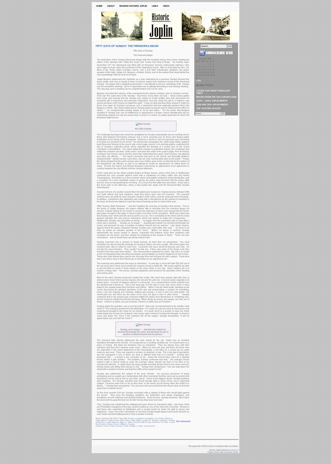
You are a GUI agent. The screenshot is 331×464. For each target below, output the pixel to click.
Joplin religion (136, 420)
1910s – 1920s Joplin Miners (212, 101)
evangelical (139, 418)
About (111, 6)
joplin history (125, 420)
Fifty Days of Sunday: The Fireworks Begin (127, 46)
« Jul (198, 80)
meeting (171, 420)
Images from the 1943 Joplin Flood (216, 97)
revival (171, 422)
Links (155, 6)
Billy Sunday (129, 418)
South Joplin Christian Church (107, 424)
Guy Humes (159, 418)
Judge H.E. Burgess (151, 420)
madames (163, 420)
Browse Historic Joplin (133, 6)
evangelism (149, 418)
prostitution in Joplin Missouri (107, 422)
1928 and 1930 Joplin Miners (212, 104)
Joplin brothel (113, 420)
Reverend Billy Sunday (142, 422)
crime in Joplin (109, 426)
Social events (149, 426)
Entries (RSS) (213, 452)
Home (99, 6)
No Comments (183, 421)
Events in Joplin (122, 426)
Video (166, 6)
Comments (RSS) (230, 452)
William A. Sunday (127, 424)
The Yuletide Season (208, 108)
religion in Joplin (125, 422)
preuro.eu (234, 450)
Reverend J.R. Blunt (160, 422)
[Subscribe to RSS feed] (216, 57)
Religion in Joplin (136, 426)
